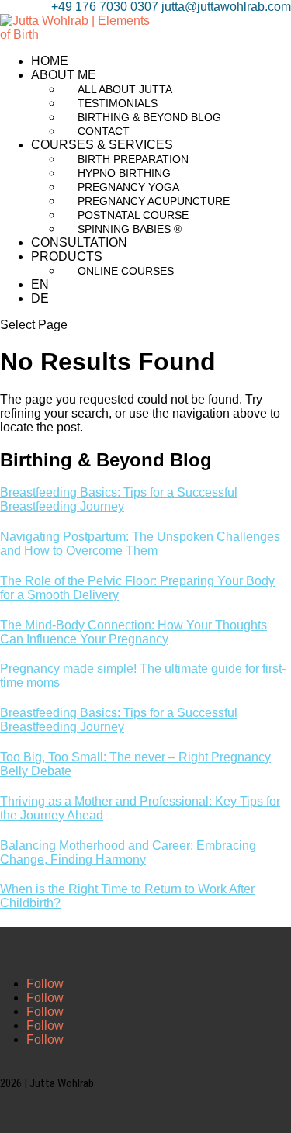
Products (66, 256)
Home (49, 61)
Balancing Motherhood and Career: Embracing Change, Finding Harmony (128, 852)
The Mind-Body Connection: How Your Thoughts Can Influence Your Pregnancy (133, 632)
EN (40, 284)
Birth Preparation (133, 159)
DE (40, 298)
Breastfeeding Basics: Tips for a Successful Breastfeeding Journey (118, 499)
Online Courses (126, 271)
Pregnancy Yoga (128, 187)
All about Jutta (125, 89)
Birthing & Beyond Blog (149, 117)
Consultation (79, 242)
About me (63, 74)
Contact (104, 131)
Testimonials (118, 103)
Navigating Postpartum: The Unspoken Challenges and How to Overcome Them (140, 543)
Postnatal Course (133, 215)
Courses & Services (102, 144)
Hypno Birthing (124, 173)
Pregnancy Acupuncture (154, 201)
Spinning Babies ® (130, 229)
